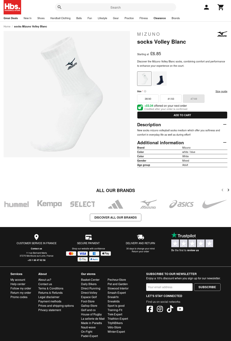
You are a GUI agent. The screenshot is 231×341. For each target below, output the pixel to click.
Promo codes (18, 297)
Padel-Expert (89, 336)
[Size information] (145, 91)
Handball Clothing (60, 18)
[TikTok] (170, 309)
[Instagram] (160, 309)
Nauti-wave (88, 327)
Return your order (140, 251)
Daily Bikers (89, 284)
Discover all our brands (115, 217)
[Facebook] (149, 309)
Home (7, 26)
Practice (129, 18)
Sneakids (114, 301)
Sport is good (116, 305)
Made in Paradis (91, 323)
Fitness (144, 18)
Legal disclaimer (48, 297)
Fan (90, 18)
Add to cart (182, 115)
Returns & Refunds (50, 293)
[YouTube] (180, 309)
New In (28, 18)
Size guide (221, 91)
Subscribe (207, 287)
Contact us (36, 248)
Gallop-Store (89, 305)
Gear (116, 18)
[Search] (59, 7)
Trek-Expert (115, 314)
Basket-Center (90, 280)
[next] (228, 190)
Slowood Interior (118, 288)
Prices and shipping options (56, 305)
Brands (176, 18)
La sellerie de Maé (93, 318)
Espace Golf (89, 297)
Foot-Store (88, 301)
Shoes (41, 18)
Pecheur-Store (117, 280)
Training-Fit (115, 310)
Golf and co (88, 310)
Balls (79, 18)
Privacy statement (49, 310)
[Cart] (221, 7)
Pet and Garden (118, 284)
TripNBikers (115, 323)
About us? (44, 280)
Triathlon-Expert (118, 318)
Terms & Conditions (50, 288)
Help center (17, 284)
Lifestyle (102, 18)
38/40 (148, 98)
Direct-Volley (89, 293)
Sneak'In (113, 297)
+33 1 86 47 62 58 (36, 260)
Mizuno (149, 34)
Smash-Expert (117, 293)
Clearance (160, 18)
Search (115, 7)
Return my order (20, 293)
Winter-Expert (116, 331)
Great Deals (11, 18)
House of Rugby (91, 314)
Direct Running (90, 288)
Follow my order (20, 288)
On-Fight (86, 331)
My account (17, 280)
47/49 (194, 98)
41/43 (171, 98)
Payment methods (49, 301)
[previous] (222, 190)
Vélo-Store (114, 327)
